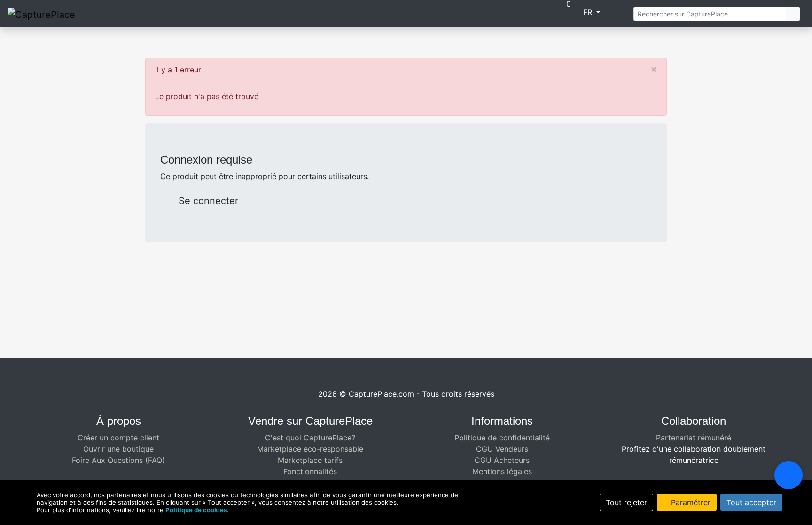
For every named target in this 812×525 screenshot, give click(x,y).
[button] (506, 13)
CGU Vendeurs (502, 449)
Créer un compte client (118, 437)
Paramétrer (689, 502)
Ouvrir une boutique (118, 449)
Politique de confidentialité (502, 437)
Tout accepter (751, 502)
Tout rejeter (626, 502)
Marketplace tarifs (310, 460)
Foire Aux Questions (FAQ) (118, 460)
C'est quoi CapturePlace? (310, 437)
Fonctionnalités (310, 471)
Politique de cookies (196, 510)
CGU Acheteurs (502, 460)
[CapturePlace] (41, 14)
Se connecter (207, 200)
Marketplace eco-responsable (310, 449)
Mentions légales (502, 471)
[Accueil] (486, 13)
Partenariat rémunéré (693, 437)
